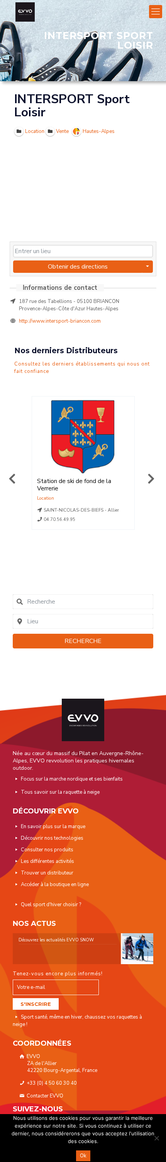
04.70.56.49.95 (59, 519)
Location (45, 498)
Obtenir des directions (78, 266)
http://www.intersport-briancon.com (60, 321)
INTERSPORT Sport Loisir (72, 106)
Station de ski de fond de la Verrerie (74, 485)
